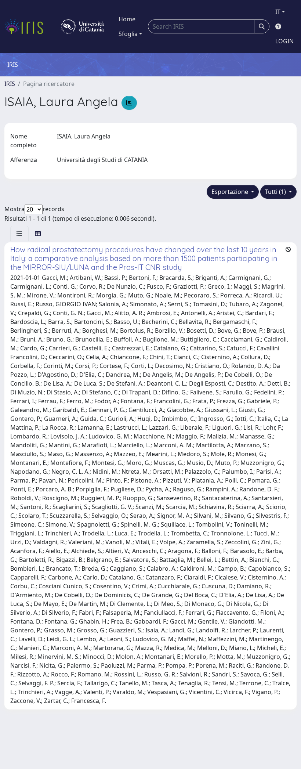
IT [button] (277, 12)
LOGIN (284, 41)
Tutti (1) (276, 192)
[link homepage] (26, 26)
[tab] (19, 233)
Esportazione (230, 192)
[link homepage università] (82, 26)
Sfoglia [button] (128, 34)
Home (127, 19)
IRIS (9, 84)
